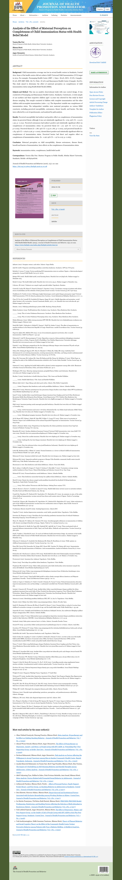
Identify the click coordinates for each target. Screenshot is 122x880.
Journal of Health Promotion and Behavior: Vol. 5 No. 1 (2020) (38, 830)
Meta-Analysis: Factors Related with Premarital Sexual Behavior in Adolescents (44, 778)
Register (100, 9)
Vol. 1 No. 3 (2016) (32, 22)
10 (24, 835)
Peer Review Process (96, 95)
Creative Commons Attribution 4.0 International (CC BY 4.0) (81, 856)
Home (15, 15)
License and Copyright (97, 99)
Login (107, 9)
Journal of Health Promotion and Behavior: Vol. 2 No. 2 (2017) (43, 790)
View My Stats (94, 136)
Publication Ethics (95, 113)
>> (28, 835)
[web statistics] (90, 133)
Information (33, 15)
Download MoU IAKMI (97, 62)
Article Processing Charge (98, 102)
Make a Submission (99, 72)
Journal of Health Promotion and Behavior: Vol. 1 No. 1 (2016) (55, 761)
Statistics (64, 15)
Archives (45, 15)
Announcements (75, 15)
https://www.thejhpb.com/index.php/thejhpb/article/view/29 (36, 245)
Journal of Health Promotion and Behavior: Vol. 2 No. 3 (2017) (38, 798)
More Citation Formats (24, 249)
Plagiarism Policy (95, 116)
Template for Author (96, 109)
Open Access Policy (96, 92)
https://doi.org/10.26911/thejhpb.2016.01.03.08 (30, 166)
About (22, 15)
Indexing (54, 15)
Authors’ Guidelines (96, 106)
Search (104, 15)
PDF (54, 195)
